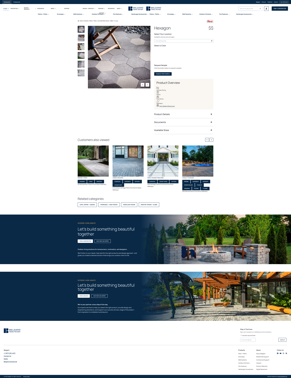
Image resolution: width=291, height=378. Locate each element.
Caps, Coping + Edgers (87, 205)
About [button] (52, 8)
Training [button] (100, 8)
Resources (40, 8)
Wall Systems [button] (77, 14)
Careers (262, 363)
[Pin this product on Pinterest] (210, 22)
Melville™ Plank (82, 177)
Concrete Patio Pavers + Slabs (105, 21)
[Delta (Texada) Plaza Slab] (162, 161)
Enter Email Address (246, 339)
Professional (16, 2)
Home (81, 21)
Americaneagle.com (282, 376)
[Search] (260, 8)
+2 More (205, 188)
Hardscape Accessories (245, 369)
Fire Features (242, 366)
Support (66, 8)
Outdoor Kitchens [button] (98, 14)
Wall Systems (242, 360)
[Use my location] (212, 41)
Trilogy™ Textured (188, 177)
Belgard (258, 2)
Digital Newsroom (261, 369)
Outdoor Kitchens (244, 363)
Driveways (241, 357)
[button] (183, 50)
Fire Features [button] (117, 14)
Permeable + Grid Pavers (108, 205)
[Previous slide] (207, 140)
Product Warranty (261, 366)
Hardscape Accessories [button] (139, 14)
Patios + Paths (93, 21)
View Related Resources (167, 106)
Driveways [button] (60, 14)
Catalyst (264, 2)
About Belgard (260, 353)
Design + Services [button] (26, 8)
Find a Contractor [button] (280, 9)
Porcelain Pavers (129, 205)
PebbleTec (269, 2)
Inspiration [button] (14, 8)
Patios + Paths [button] (42, 14)
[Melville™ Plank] (93, 161)
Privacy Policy (26, 376)
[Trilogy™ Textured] (197, 161)
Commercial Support (262, 360)
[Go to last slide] (142, 85)
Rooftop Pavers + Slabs (149, 205)
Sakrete (276, 2)
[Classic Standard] (128, 161)
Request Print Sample (163, 74)
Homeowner (7, 2)
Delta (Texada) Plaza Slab (155, 177)
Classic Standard (118, 177)
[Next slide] (147, 85)
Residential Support (262, 357)
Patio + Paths (242, 353)
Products (86, 21)
